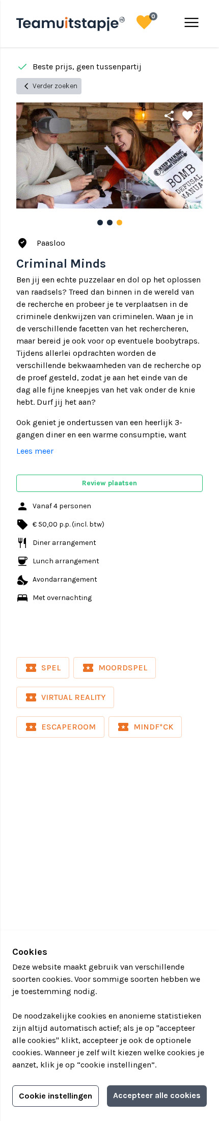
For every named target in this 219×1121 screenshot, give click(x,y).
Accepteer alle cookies (157, 1095)
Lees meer (34, 451)
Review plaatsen (109, 483)
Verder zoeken (48, 86)
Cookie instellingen (55, 1096)
